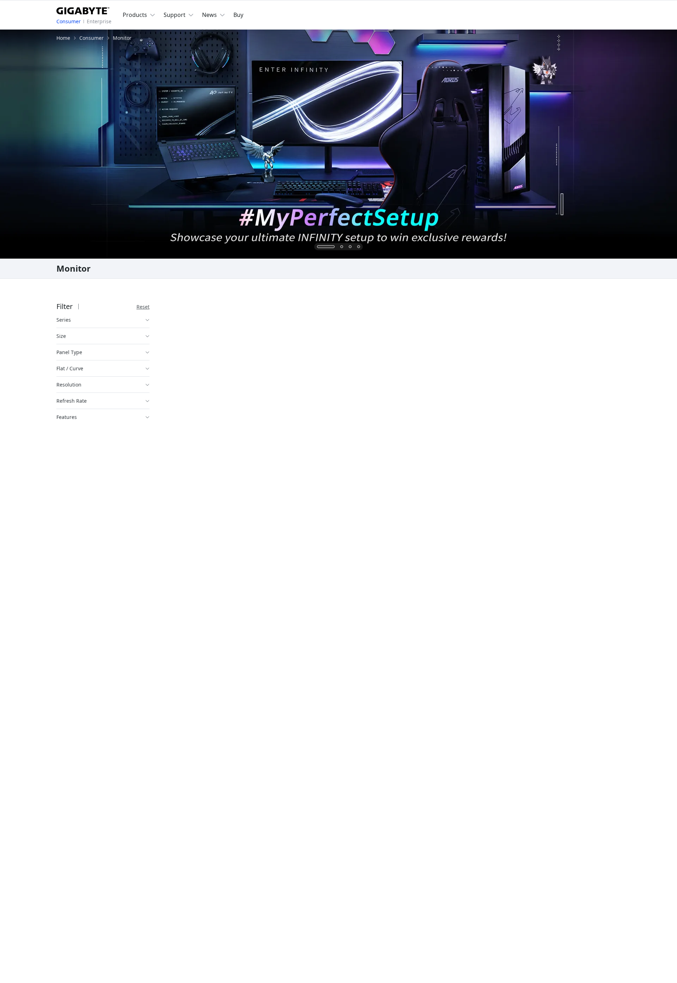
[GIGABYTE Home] (82, 9)
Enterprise (99, 21)
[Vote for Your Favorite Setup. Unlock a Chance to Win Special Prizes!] (338, 144)
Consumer (68, 21)
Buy (238, 15)
